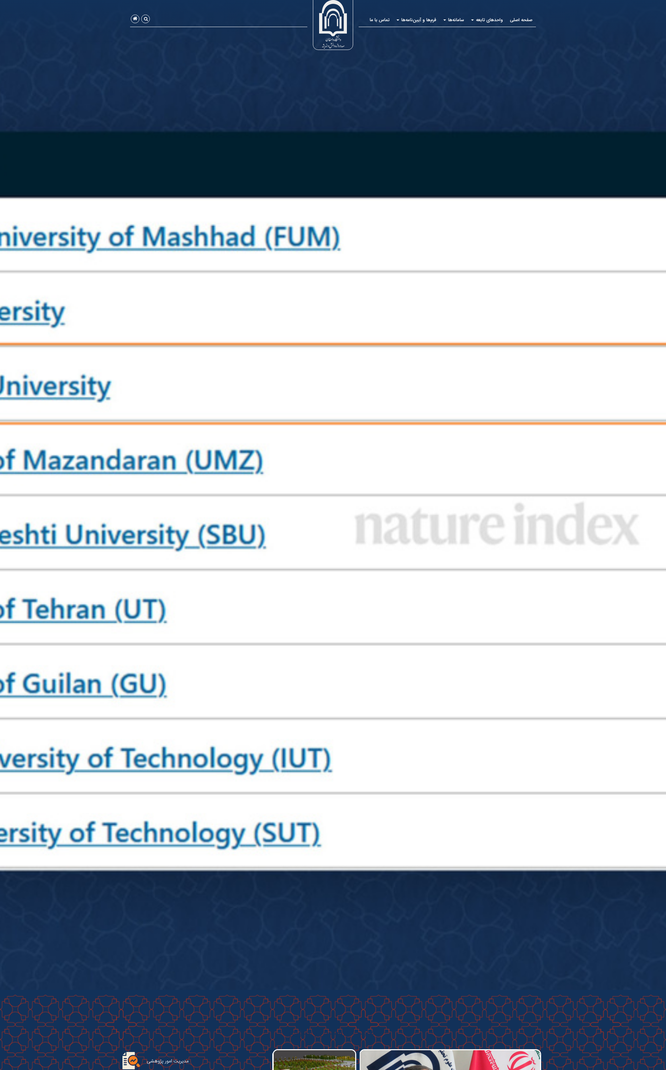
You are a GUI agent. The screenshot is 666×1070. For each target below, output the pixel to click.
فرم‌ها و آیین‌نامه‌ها (418, 20)
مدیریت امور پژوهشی (168, 1061)
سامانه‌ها (455, 20)
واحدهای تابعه (489, 20)
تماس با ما (380, 20)
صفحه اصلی (521, 20)
